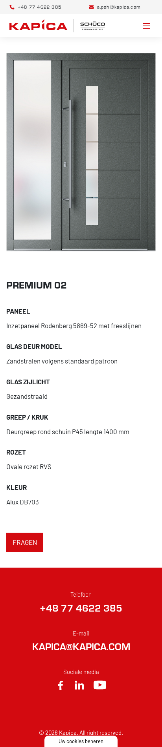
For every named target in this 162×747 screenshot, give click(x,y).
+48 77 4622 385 (81, 608)
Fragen (25, 542)
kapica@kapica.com (81, 646)
